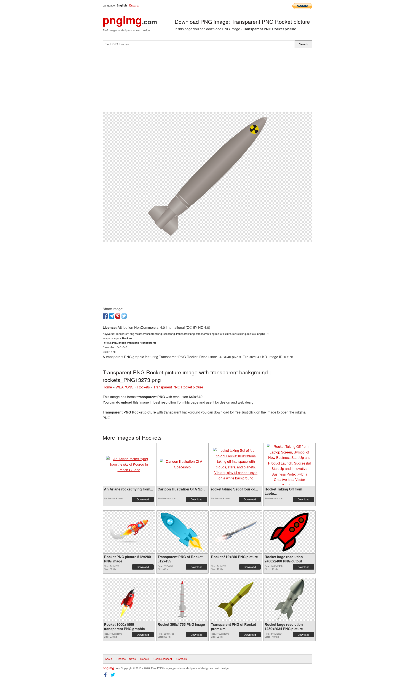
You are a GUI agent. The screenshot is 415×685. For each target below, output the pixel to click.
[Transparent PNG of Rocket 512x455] (182, 532)
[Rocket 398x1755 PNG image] (182, 599)
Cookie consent (162, 659)
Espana (134, 5)
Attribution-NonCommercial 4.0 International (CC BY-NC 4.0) (164, 327)
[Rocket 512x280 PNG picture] (235, 532)
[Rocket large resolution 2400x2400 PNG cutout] (289, 531)
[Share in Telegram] (111, 316)
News (132, 659)
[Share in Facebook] (105, 316)
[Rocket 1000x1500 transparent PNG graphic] (128, 599)
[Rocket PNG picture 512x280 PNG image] (128, 532)
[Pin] (117, 316)
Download (143, 499)
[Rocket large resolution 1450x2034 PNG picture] (289, 599)
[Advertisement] (207, 82)
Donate (144, 659)
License (121, 659)
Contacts (181, 659)
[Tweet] (124, 316)
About (108, 659)
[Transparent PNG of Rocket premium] (235, 599)
